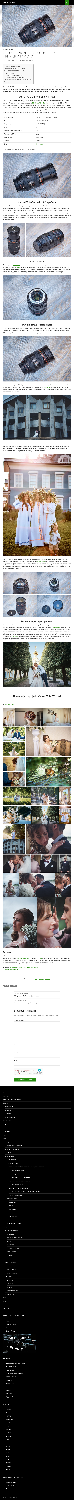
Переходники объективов (15, 1237)
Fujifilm (8, 1469)
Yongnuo (8, 1449)
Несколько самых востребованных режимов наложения (31, 1002)
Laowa (8, 1456)
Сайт (16, 1061)
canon (6, 985)
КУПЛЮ (5, 1297)
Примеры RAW (13, 1220)
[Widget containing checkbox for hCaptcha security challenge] (28, 1071)
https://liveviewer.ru (11, 969)
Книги (5, 1301)
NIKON (8, 1413)
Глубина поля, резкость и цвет (15, 75)
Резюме (6, 82)
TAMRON (8, 1429)
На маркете (39, 144)
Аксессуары (9, 1113)
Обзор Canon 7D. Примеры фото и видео (26, 995)
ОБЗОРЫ (5, 1103)
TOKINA (8, 1433)
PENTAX (8, 1416)
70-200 (39, 958)
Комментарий (19, 1020)
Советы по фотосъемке (14, 1223)
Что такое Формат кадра (16, 1170)
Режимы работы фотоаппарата (19, 1188)
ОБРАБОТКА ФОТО (12, 1198)
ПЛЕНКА (7, 1131)
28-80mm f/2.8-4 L (38, 103)
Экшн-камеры (11, 1269)
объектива (16, 265)
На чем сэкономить (11, 1230)
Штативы (10, 1280)
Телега (47, 979)
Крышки (8, 1390)
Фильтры (9, 1287)
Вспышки (10, 1283)
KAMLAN (8, 1466)
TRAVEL (7, 1142)
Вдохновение (11, 1159)
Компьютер (10, 1244)
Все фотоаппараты (11, 1482)
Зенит (7, 1459)
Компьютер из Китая (13, 1248)
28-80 (18, 267)
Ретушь (11, 1205)
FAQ (4, 1092)
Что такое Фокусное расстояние (19, 1181)
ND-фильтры (10, 1383)
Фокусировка (10, 73)
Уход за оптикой (12, 1290)
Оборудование (8, 49)
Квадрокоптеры (12, 1273)
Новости (6, 1096)
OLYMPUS (9, 1436)
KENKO (8, 1439)
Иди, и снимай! (9, 2)
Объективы (8, 1110)
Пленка (8, 1489)
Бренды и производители (13, 1145)
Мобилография (10, 1117)
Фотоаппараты (10, 1106)
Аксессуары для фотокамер (14, 1373)
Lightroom (12, 1209)
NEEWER (8, 1463)
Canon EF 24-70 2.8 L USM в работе (15, 71)
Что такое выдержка (15, 1195)
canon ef (13, 985)
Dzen (7, 1321)
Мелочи (9, 1255)
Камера (9, 1259)
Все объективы (10, 1485)
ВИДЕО (5, 1135)
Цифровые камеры (11, 1266)
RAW (6, 1128)
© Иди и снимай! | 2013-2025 (10, 1497)
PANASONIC (9, 1419)
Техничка (8, 1152)
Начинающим (9, 1156)
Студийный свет (10, 1294)
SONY (7, 1426)
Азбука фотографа (12, 1163)
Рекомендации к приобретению (15, 77)
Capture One (13, 1216)
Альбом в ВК (9, 704)
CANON (8, 1409)
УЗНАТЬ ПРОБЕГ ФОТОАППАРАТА (12, 1099)
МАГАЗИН (5, 1227)
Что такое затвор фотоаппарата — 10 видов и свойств (26, 1166)
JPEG (6, 1124)
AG (14, 60)
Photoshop (12, 1213)
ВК (36, 979)
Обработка (12, 1202)
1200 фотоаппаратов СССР (13, 1305)
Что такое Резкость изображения (19, 1177)
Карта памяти (11, 1251)
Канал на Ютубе (11, 1324)
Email (16, 1053)
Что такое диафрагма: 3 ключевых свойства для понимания (29, 1174)
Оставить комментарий (25, 60)
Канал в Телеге (10, 1331)
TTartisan (8, 1453)
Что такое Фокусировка (16, 1184)
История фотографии (12, 1149)
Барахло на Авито (10, 1262)
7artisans (8, 1446)
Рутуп (41, 979)
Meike (7, 1443)
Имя (15, 1045)
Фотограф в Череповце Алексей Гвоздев (24, 967)
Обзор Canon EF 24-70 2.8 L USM (14, 68)
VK (6, 1327)
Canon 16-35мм (23, 958)
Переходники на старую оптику (16, 1363)
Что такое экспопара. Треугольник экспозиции (24, 1191)
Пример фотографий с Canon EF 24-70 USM (18, 79)
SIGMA (8, 1423)
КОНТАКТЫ (6, 1308)
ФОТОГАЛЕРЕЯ (7, 1120)
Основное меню (71, 2)
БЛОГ (4, 1138)
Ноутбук (9, 1241)
